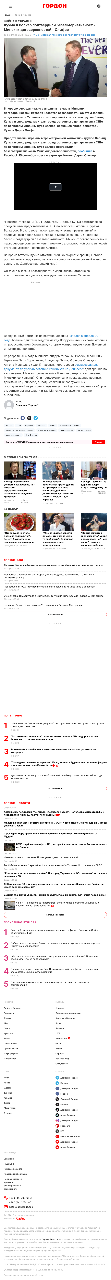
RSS (62, 1131)
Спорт (7, 1028)
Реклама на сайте (13, 1169)
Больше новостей (55, 914)
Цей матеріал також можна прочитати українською (65, 34)
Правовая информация (15, 1174)
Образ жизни (10, 1043)
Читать (98, 442)
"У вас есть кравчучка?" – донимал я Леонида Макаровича (44, 605)
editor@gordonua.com (21, 1206)
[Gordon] (54, 6)
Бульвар (11, 508)
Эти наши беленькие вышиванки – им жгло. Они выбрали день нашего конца (53, 565)
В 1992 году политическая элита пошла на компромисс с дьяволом (50, 586)
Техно (7, 1038)
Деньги (7, 1018)
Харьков (8, 1098)
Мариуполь (9, 1108)
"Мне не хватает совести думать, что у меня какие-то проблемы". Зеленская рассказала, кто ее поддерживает (58, 538)
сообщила (85, 151)
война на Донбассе (47, 430)
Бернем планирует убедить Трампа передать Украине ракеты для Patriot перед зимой (55, 894)
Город (7, 1071)
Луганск (8, 1113)
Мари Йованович (13, 435)
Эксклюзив (61, 1038)
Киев (6, 1077)
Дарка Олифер (84, 430)
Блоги (58, 1023)
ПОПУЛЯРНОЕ (13, 715)
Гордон (7, 15)
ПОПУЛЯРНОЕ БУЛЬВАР (20, 922)
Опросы (60, 1053)
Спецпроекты (62, 1063)
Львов (7, 1082)
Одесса (7, 1087)
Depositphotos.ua (50, 1239)
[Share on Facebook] (23, 418)
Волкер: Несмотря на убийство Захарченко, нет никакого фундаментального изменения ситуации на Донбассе (19, 489)
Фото (58, 1043)
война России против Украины (20, 430)
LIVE (58, 1033)
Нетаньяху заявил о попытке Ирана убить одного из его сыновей (41, 857)
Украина (29, 425)
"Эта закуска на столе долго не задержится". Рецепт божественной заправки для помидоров (19, 537)
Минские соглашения (69, 425)
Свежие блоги (15, 560)
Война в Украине (22, 15)
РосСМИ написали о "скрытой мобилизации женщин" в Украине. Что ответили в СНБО (53, 865)
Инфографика (11, 1053)
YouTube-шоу (62, 1058)
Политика (9, 1013)
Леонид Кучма (66, 430)
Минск (53, 425)
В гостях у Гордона (65, 1018)
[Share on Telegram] (36, 418)
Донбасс (41, 425)
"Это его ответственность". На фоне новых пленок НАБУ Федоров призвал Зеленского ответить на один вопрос (55, 738)
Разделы (60, 1002)
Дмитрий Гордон (69, 1078)
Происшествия (11, 1048)
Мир (61, 503)
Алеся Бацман (67, 1115)
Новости (8, 1002)
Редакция (9, 1164)
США (19, 425)
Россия (9, 425)
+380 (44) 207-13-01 (20, 1197)
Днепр (7, 1103)
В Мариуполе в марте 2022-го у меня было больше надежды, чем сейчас (54, 595)
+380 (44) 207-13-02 (21, 1202)
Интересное (10, 1058)
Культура (8, 1033)
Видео (59, 1048)
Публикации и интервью (68, 1013)
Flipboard (65, 1126)
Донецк (8, 1093)
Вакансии (9, 1158)
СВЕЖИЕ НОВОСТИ (17, 803)
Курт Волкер (31, 435)
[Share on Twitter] (29, 418)
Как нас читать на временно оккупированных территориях (13, 1184)
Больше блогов (55, 614)
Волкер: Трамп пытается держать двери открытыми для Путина (95, 484)
